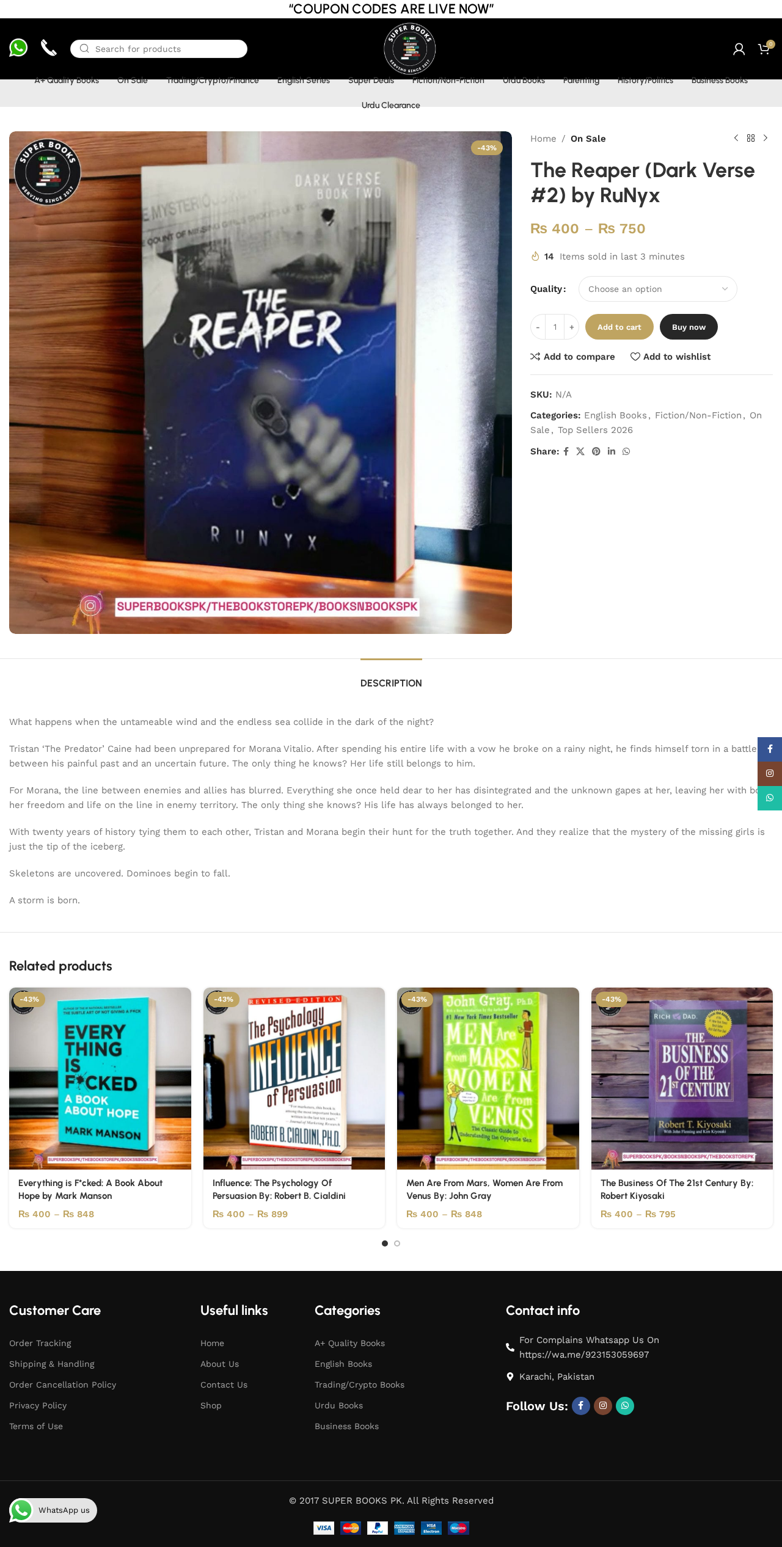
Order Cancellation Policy (62, 1384)
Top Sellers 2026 (595, 429)
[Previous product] (736, 138)
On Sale (588, 138)
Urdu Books (339, 1405)
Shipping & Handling (51, 1364)
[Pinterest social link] (596, 451)
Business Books (347, 1426)
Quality (546, 288)
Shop (211, 1405)
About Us (219, 1364)
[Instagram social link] (603, 1406)
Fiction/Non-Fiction (698, 415)
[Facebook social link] (566, 451)
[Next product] (765, 138)
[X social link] (580, 451)
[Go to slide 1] (385, 1243)
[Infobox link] (18, 49)
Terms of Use (36, 1426)
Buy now (689, 327)
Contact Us (223, 1384)
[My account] (739, 49)
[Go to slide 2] (397, 1243)
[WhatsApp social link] (626, 451)
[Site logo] (409, 48)
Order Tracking (40, 1343)
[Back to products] (751, 138)
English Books (615, 415)
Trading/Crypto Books (359, 1384)
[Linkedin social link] (611, 451)
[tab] (391, 677)
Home (543, 138)
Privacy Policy (38, 1405)
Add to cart (619, 327)
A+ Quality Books (350, 1343)
